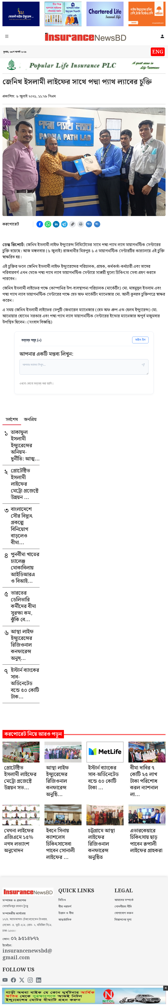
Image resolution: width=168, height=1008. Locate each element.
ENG (157, 52)
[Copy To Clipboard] (72, 224)
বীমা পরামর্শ (64, 906)
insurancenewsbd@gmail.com (27, 954)
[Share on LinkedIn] (56, 224)
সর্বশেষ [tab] (12, 420)
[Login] (162, 36)
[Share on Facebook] (39, 224)
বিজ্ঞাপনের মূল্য (123, 919)
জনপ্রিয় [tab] (30, 420)
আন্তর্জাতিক (65, 919)
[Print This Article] (80, 224)
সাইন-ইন (140, 339)
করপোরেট (10, 224)
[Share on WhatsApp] (48, 224)
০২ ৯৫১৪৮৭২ (25, 938)
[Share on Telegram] (64, 224)
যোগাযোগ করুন (124, 913)
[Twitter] (21, 980)
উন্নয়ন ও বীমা (66, 913)
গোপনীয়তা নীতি (123, 906)
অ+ (89, 224)
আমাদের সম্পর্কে (124, 900)
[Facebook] (13, 980)
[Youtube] (5, 980)
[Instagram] (30, 980)
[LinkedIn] (38, 980)
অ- (97, 224)
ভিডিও (62, 900)
